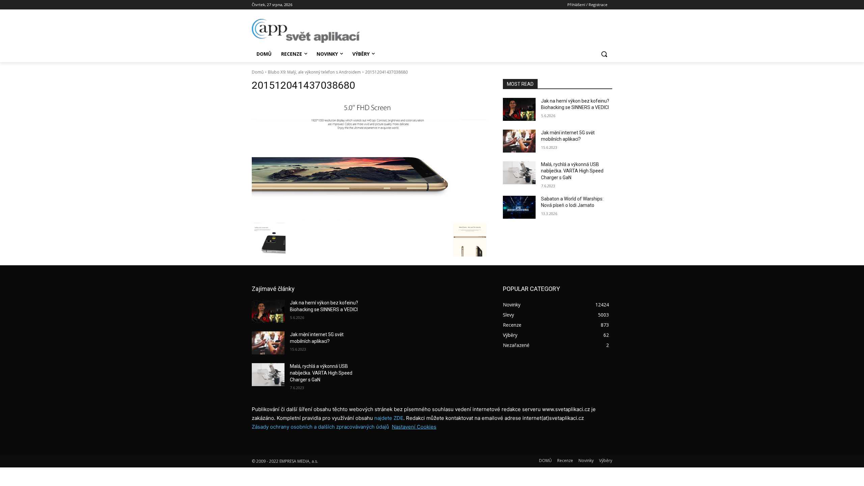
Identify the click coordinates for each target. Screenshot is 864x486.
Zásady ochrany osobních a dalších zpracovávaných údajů (320, 427)
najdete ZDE (388, 418)
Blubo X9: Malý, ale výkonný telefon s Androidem (314, 72)
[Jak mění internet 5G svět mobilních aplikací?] (519, 141)
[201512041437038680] (369, 159)
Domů (258, 72)
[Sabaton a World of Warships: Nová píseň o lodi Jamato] (519, 207)
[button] (604, 54)
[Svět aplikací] (306, 31)
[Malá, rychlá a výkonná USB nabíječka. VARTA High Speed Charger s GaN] (519, 172)
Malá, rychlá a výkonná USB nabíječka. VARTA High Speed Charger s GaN (572, 171)
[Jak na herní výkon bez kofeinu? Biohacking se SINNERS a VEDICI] (519, 109)
